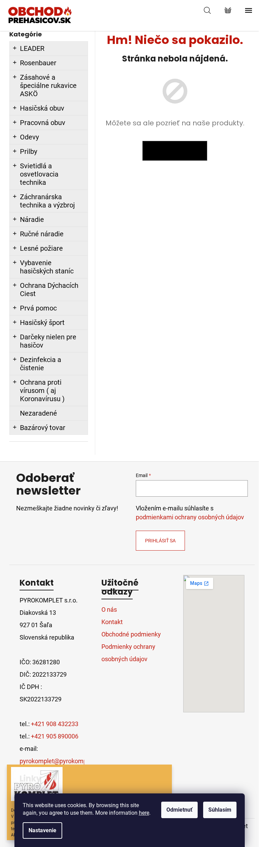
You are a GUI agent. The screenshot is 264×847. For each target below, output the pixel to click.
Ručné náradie (42, 234)
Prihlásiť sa (160, 540)
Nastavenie (42, 830)
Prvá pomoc (38, 308)
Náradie (32, 219)
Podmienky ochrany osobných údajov (128, 653)
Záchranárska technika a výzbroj (47, 201)
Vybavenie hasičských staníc (47, 267)
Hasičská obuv (42, 108)
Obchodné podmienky (131, 634)
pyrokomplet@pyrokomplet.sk (61, 761)
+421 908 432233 (54, 723)
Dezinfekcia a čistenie (40, 363)
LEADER (32, 48)
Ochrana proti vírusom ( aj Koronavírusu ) (42, 390)
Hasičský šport (42, 322)
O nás (109, 609)
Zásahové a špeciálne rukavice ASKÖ (48, 85)
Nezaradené (38, 413)
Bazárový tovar (42, 428)
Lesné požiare (41, 248)
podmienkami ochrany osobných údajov (190, 517)
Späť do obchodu (175, 150)
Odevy (29, 137)
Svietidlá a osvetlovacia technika (39, 174)
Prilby (28, 151)
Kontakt (112, 621)
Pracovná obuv (42, 122)
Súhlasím (219, 809)
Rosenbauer (38, 63)
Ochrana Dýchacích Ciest (49, 289)
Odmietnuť (179, 809)
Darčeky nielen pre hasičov (48, 341)
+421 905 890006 (54, 736)
